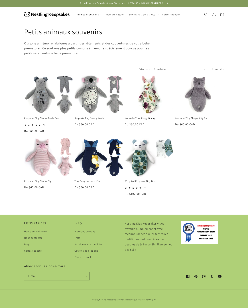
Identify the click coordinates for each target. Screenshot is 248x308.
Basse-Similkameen (155, 244)
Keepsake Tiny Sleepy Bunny (140, 118)
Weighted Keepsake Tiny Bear (140, 181)
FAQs (77, 237)
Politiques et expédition (88, 244)
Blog (26, 244)
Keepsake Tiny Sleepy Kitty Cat (191, 118)
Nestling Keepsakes (107, 300)
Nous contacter (33, 237)
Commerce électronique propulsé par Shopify (136, 300)
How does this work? (36, 231)
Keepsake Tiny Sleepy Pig (37, 181)
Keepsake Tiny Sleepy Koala (89, 118)
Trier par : (144, 69)
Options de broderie (86, 250)
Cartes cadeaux (33, 250)
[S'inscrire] (85, 276)
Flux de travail (82, 257)
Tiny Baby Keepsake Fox (87, 181)
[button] (89, 14)
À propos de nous (84, 231)
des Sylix (130, 250)
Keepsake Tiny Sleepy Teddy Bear (42, 118)
